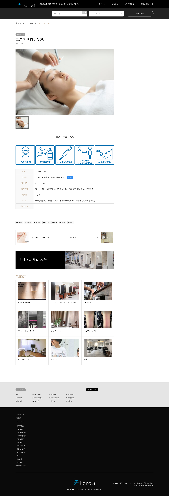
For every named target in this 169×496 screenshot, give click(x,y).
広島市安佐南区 (54, 398)
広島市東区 (19, 401)
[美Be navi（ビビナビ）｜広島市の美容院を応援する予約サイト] (84, 484)
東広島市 (69, 401)
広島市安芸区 (70, 398)
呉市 (17, 394)
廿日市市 (52, 401)
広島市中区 (20, 34)
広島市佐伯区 (70, 394)
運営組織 (87, 489)
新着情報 (115, 4)
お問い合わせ (97, 489)
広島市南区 (19, 398)
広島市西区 (35, 401)
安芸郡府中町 (36, 394)
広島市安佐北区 (37, 398)
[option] (65, 82)
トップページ (100, 4)
